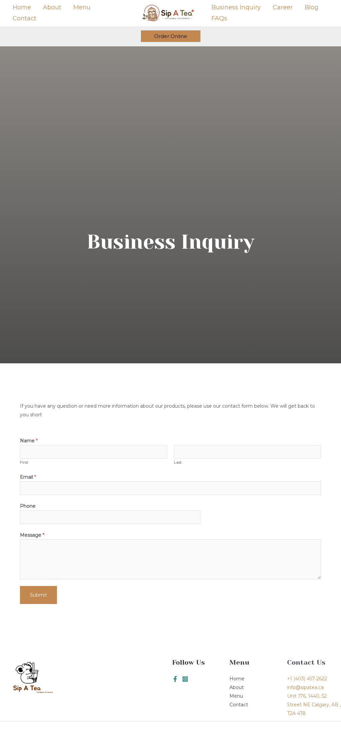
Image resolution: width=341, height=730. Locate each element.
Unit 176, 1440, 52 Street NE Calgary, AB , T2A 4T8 (314, 704)
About (52, 7)
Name (29, 441)
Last (178, 462)
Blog (311, 7)
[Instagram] (185, 679)
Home (22, 7)
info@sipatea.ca (305, 687)
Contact (24, 18)
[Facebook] (175, 679)
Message (32, 535)
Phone (28, 506)
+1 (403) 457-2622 (307, 679)
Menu (82, 7)
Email (28, 477)
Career (283, 7)
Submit (38, 595)
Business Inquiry (236, 7)
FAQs (219, 18)
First (24, 462)
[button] (171, 36)
